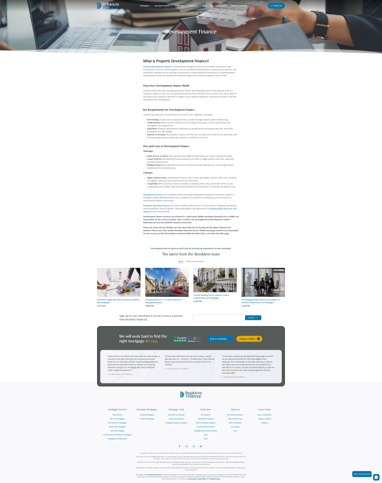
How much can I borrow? (176, 415)
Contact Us (264, 423)
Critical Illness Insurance (206, 419)
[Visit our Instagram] (186, 446)
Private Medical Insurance (205, 427)
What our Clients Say (235, 419)
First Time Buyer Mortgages (117, 423)
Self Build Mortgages (147, 415)
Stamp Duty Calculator (176, 419)
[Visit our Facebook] (179, 446)
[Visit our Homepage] (108, 5)
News (235, 431)
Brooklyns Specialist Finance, (156, 205)
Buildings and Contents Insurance (205, 431)
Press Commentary (235, 423)
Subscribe (251, 318)
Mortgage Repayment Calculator (176, 423)
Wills (205, 439)
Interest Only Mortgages (117, 427)
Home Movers (117, 415)
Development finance (153, 194)
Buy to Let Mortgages (117, 419)
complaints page (214, 479)
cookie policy (201, 479)
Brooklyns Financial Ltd (154, 475)
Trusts (206, 435)
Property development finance (157, 66)
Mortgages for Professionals (117, 439)
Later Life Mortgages (117, 431)
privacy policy (192, 479)
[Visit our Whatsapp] (193, 446)
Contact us (277, 5)
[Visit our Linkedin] (200, 446)
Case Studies (235, 427)
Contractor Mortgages (146, 419)
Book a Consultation (218, 339)
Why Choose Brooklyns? (235, 415)
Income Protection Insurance (205, 423)
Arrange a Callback (248, 339)
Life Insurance (205, 415)
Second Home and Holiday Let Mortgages (117, 435)
